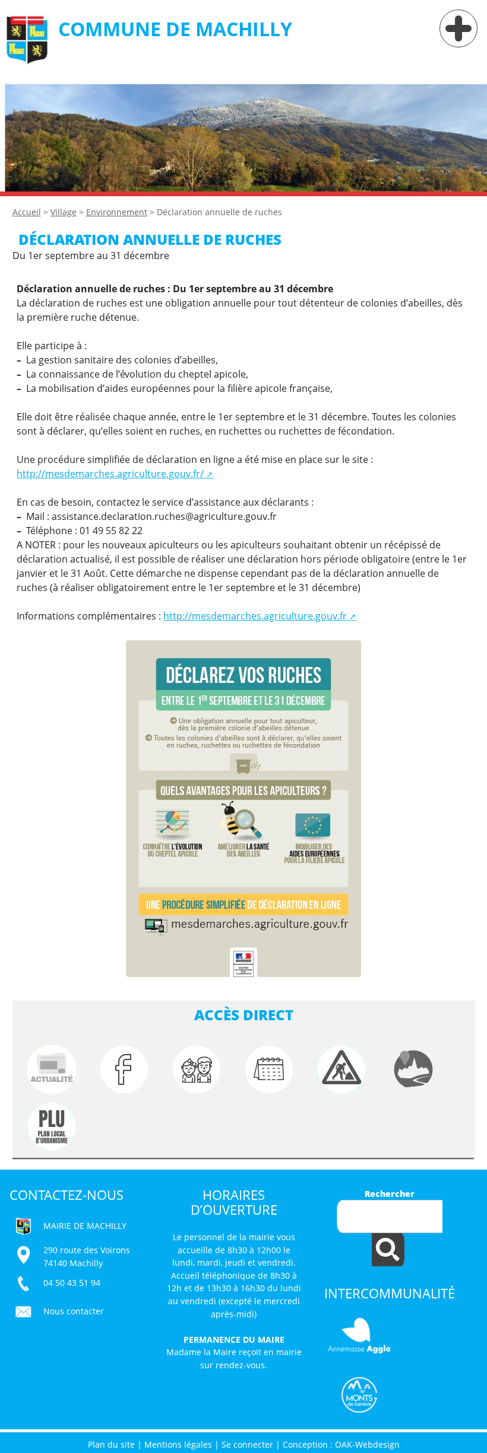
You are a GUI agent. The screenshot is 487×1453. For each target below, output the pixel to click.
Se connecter (247, 1444)
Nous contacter (73, 1311)
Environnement (116, 212)
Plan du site (111, 1444)
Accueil (26, 212)
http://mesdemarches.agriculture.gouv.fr (255, 615)
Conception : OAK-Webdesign (341, 1444)
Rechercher (390, 1193)
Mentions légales (178, 1444)
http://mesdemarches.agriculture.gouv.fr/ (110, 473)
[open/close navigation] (458, 28)
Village (63, 212)
